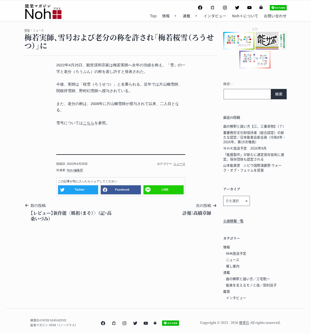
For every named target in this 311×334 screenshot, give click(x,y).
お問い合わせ (275, 15)
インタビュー (215, 15)
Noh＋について (245, 15)
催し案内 (232, 266)
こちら (88, 123)
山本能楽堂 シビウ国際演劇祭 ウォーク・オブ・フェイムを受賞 (252, 167)
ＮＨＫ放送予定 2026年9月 (245, 148)
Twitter (79, 189)
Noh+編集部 (75, 170)
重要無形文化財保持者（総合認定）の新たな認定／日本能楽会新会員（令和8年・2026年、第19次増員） (254, 137)
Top (153, 15)
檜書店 (244, 322)
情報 (166, 15)
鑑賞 (226, 291)
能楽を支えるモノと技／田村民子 (251, 285)
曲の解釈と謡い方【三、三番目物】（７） (254, 126)
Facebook (122, 189)
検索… (228, 83)
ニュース (179, 163)
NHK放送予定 (236, 253)
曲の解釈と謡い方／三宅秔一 (248, 278)
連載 (186, 15)
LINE (165, 189)
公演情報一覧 (233, 220)
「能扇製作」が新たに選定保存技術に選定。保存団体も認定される (253, 157)
